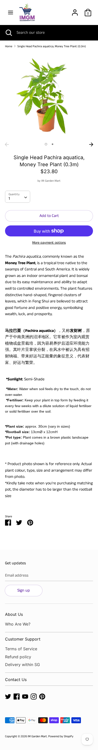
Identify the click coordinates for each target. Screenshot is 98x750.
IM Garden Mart (51, 181)
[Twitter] (8, 696)
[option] (49, 96)
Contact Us (16, 679)
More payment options (49, 242)
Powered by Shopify (60, 736)
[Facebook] (17, 696)
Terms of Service (21, 648)
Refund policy (18, 656)
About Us (14, 614)
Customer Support (22, 639)
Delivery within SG (22, 664)
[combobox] (17, 197)
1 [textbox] (9, 198)
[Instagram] (34, 696)
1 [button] (46, 144)
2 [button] (52, 144)
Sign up (23, 590)
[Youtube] (25, 696)
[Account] (75, 10)
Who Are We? (17, 624)
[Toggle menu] (10, 12)
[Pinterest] (42, 696)
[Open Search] (8, 32)
